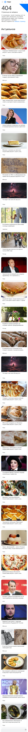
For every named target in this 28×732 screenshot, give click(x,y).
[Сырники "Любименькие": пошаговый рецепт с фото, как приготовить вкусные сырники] (14, 45)
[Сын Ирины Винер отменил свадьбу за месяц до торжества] (14, 467)
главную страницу (19, 21)
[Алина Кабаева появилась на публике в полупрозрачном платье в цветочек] (14, 120)
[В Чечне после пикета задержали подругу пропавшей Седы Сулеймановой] (14, 70)
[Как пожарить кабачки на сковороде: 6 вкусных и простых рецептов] (14, 665)
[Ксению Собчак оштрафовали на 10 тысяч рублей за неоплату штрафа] (14, 591)
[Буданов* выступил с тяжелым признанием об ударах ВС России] (14, 616)
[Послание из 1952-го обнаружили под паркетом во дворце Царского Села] (14, 169)
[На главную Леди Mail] (8, 2)
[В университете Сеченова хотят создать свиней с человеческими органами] (14, 343)
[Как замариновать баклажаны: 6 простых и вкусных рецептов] (14, 715)
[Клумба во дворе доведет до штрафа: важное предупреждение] (14, 318)
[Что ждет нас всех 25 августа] (14, 194)
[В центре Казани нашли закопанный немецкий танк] (14, 641)
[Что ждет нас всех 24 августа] (14, 368)
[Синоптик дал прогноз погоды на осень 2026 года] (14, 244)
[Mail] (5, 2)
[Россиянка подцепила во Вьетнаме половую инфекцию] (14, 219)
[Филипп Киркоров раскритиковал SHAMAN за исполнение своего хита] (14, 690)
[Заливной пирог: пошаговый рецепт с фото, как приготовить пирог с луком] (14, 293)
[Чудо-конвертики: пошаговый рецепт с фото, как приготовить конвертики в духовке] (14, 95)
